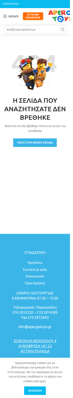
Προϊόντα (35, 262)
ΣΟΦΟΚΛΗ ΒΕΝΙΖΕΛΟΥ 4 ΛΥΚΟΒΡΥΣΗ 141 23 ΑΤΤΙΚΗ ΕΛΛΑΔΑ (35, 346)
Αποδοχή (35, 390)
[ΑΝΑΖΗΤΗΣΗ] (62, 29)
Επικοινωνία (35, 276)
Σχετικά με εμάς (35, 269)
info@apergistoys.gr (35, 327)
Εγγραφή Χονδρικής (33, 16)
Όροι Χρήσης (35, 283)
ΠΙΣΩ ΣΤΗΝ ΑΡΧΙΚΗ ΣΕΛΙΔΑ (35, 142)
